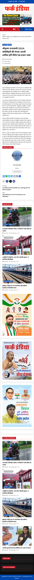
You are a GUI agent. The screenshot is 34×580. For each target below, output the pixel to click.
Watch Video (28, 29)
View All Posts (17, 171)
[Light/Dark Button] (14, 29)
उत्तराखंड (5, 224)
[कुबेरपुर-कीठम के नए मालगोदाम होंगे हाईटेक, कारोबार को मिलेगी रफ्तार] (17, 273)
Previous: (16, 187)
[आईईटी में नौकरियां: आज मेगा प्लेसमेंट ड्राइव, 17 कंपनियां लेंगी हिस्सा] (17, 245)
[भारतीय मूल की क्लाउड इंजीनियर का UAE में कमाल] (17, 536)
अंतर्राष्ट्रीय (6, 543)
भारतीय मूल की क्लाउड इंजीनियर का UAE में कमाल (16, 548)
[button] (2, 29)
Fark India (6, 233)
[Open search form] (18, 29)
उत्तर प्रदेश (5, 44)
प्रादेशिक (9, 44)
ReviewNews (26, 576)
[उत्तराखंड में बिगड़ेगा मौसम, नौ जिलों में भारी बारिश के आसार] (17, 217)
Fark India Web (8, 59)
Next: (13, 194)
